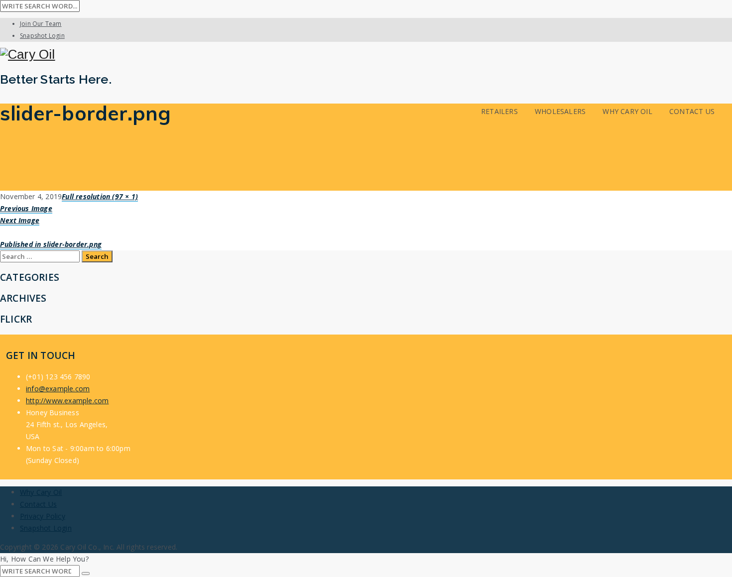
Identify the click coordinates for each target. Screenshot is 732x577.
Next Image (19, 220)
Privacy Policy (42, 516)
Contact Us (692, 111)
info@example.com (58, 388)
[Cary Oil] (366, 54)
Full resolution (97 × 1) (100, 196)
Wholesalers (560, 111)
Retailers (499, 111)
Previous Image (26, 208)
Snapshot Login (42, 35)
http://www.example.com (67, 400)
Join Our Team (41, 23)
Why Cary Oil (627, 111)
